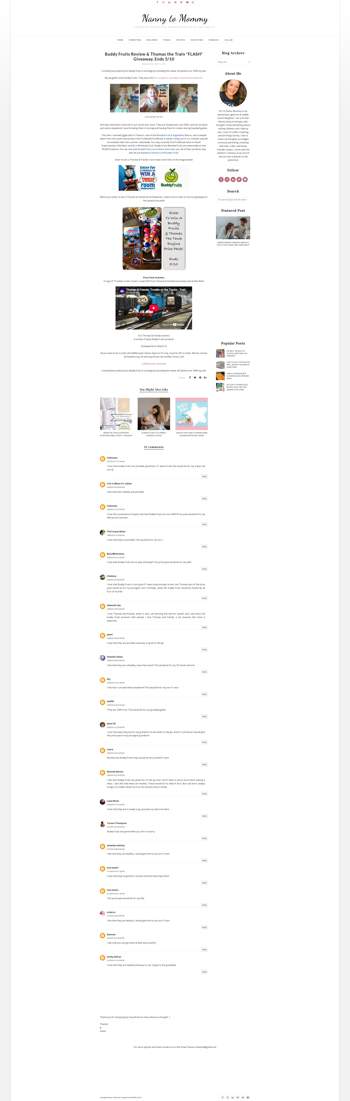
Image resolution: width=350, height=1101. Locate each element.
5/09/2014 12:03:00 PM (115, 727)
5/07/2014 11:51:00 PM (115, 461)
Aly (108, 679)
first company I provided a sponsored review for (178, 77)
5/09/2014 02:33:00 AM (116, 705)
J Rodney (111, 576)
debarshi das (114, 605)
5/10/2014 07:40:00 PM (115, 938)
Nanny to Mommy (175, 18)
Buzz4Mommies (115, 553)
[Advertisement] (233, 294)
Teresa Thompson (117, 823)
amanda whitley (116, 845)
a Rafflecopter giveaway (154, 363)
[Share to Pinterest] (200, 377)
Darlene (111, 934)
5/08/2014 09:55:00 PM (115, 660)
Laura (110, 749)
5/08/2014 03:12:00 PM (115, 557)
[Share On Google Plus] (205, 377)
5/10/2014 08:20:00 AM (116, 849)
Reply (204, 476)
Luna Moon (113, 800)
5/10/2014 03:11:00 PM (115, 871)
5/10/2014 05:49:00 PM (115, 916)
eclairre (111, 912)
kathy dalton (114, 956)
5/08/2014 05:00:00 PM (115, 580)
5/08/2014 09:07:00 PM (115, 638)
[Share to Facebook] (190, 377)
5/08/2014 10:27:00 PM (115, 683)
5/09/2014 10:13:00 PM (115, 804)
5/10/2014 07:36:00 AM (116, 827)
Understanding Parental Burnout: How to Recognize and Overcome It (233, 243)
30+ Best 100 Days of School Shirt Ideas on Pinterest (237, 353)
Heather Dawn (115, 656)
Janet (110, 634)
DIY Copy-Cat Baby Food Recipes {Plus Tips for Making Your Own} (237, 387)
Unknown (112, 457)
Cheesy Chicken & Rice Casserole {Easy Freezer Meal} (238, 376)
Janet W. (111, 723)
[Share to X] (195, 377)
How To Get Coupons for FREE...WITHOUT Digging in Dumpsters (238, 364)
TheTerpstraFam (116, 531)
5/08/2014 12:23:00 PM (115, 509)
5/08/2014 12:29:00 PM (115, 535)
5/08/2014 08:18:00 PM (115, 609)
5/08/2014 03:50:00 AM (116, 487)
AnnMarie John (136, 1097)
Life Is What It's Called (119, 483)
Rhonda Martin (115, 771)
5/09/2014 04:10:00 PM (115, 753)
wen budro (113, 867)
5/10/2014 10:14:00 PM (115, 960)
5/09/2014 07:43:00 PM (115, 775)
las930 (110, 701)
